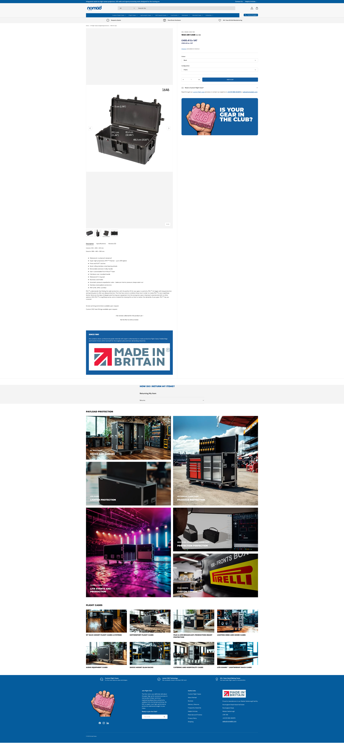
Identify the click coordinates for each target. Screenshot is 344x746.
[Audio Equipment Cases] (106, 653)
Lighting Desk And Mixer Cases (231, 635)
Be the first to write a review (129, 320)
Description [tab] (90, 244)
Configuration (185, 66)
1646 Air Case (113, 25)
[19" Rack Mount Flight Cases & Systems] (106, 621)
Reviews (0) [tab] (112, 244)
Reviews (190, 701)
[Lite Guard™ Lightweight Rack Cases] (237, 653)
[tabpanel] (129, 278)
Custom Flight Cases (194, 694)
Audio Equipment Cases (97, 667)
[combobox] (176, 8)
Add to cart (230, 79)
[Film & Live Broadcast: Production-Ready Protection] (193, 621)
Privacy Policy (192, 718)
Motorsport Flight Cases (141, 635)
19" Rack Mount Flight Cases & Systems (104, 635)
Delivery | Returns (193, 704)
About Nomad (192, 697)
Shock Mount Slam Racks (141, 667)
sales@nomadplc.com (229, 721)
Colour (183, 56)
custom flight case (199, 92)
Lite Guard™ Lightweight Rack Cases (234, 667)
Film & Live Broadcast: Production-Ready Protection (192, 636)
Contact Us (239, 1)
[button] (129, 319)
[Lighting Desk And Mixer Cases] (237, 621)
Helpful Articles (250, 1)
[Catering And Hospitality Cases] (193, 653)
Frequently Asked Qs (194, 708)
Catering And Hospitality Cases (188, 667)
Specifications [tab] (101, 244)
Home (87, 25)
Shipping (183, 49)
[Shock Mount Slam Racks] (150, 653)
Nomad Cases (93, 736)
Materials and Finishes (195, 715)
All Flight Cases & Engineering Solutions (99, 25)
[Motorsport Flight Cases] (150, 621)
